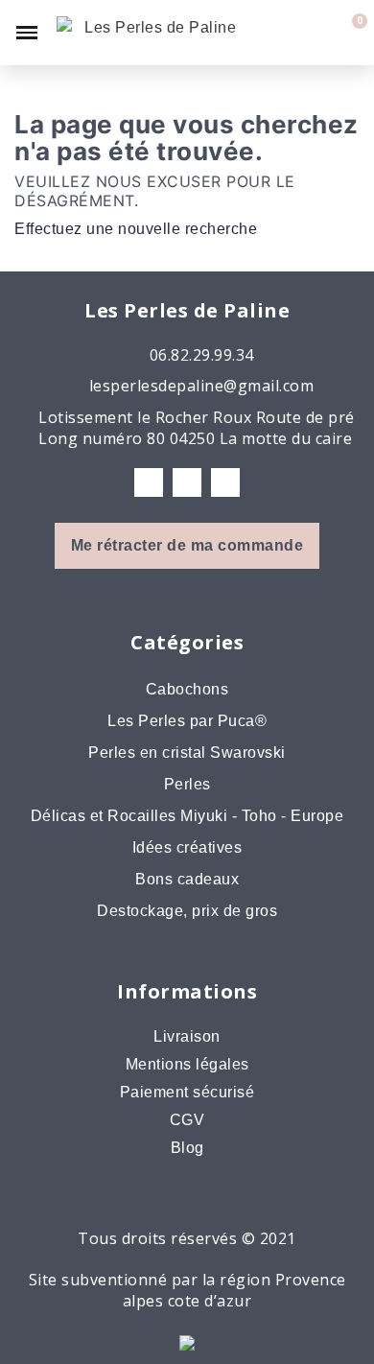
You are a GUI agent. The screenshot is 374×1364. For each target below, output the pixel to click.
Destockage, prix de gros (187, 911)
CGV (187, 1120)
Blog (187, 1148)
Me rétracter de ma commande (187, 545)
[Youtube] (225, 482)
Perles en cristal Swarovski (187, 752)
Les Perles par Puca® (187, 721)
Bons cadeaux (187, 879)
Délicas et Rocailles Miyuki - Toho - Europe (187, 816)
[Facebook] (148, 482)
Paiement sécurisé (187, 1092)
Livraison (187, 1036)
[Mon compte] (317, 32)
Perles (187, 784)
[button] (283, 32)
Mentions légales (187, 1064)
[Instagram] (187, 482)
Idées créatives (187, 847)
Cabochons (187, 689)
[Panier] (348, 32)
